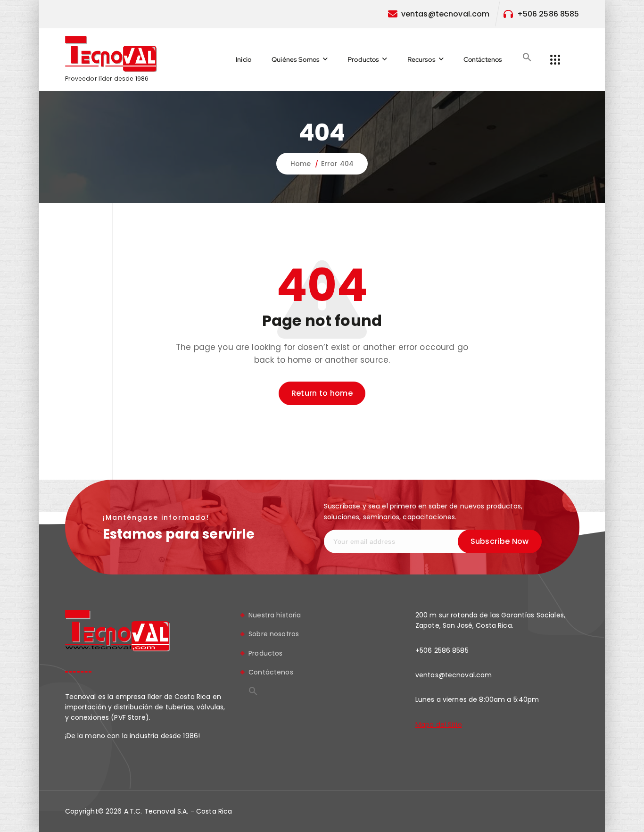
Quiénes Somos (296, 59)
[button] (527, 57)
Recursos (421, 59)
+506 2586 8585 (548, 13)
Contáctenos (483, 59)
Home (300, 163)
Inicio (243, 59)
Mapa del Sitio (438, 724)
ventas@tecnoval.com (445, 13)
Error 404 (337, 163)
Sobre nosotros (273, 634)
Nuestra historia (274, 615)
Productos (363, 59)
